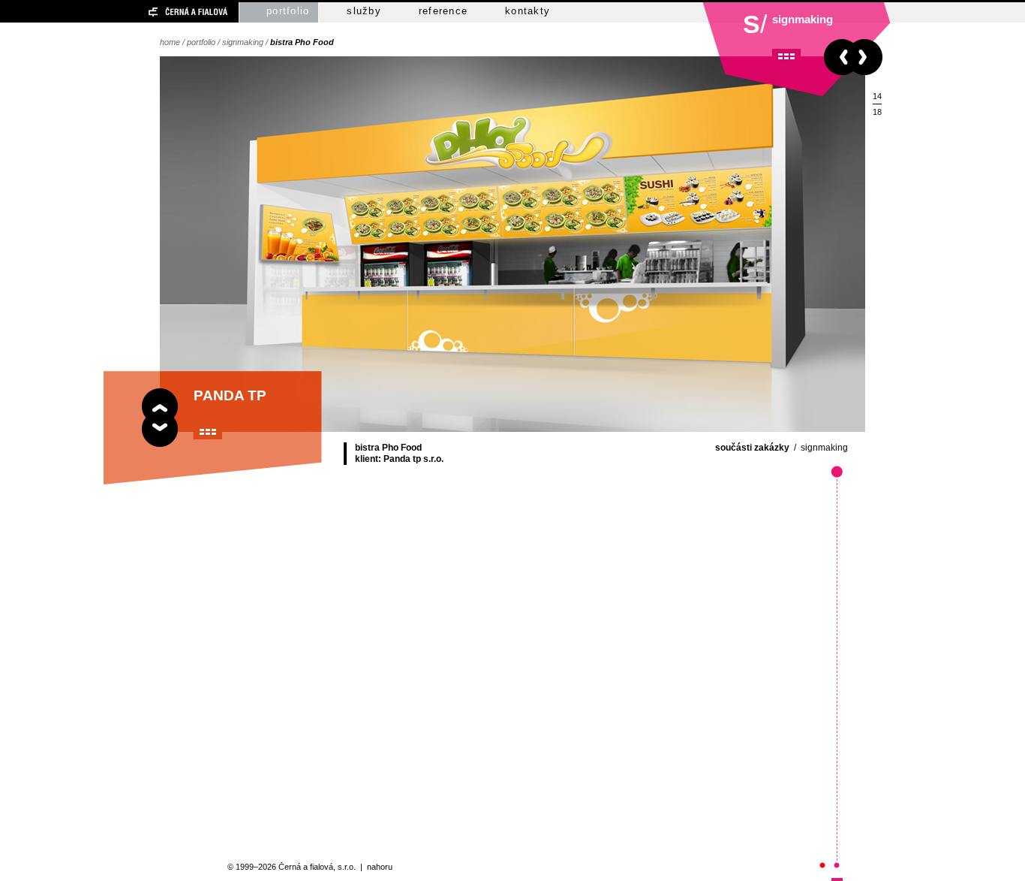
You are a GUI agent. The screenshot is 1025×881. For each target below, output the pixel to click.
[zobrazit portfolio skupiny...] (786, 56)
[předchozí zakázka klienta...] (160, 403)
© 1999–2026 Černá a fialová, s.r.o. (291, 866)
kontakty (527, 11)
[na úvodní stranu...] (162, 12)
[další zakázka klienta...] (160, 432)
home (170, 42)
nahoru (379, 866)
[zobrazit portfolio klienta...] (208, 431)
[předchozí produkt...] (838, 57)
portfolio (287, 11)
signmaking (242, 42)
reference (443, 11)
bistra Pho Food (302, 42)
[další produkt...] (867, 57)
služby (364, 11)
